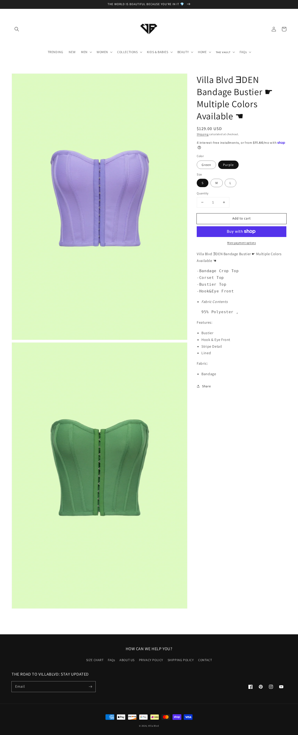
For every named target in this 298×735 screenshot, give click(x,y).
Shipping (203, 134)
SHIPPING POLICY (181, 660)
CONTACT (205, 660)
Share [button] (206, 386)
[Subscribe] (90, 686)
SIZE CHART (95, 660)
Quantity (202, 193)
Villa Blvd (153, 725)
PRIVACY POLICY (151, 660)
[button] (17, 29)
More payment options (241, 242)
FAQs (111, 660)
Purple (228, 164)
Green (206, 164)
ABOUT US (127, 660)
